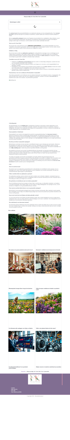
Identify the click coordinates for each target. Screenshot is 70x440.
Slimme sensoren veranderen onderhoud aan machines (48, 366)
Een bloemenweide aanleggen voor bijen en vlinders (21, 328)
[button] (35, 12)
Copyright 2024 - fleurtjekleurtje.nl (35, 396)
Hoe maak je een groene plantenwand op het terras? (21, 249)
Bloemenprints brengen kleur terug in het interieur (20, 288)
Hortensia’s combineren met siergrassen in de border (48, 249)
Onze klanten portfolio (16, 392)
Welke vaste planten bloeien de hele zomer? (46, 328)
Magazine (23, 371)
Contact (13, 387)
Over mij (13, 390)
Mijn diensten (14, 389)
